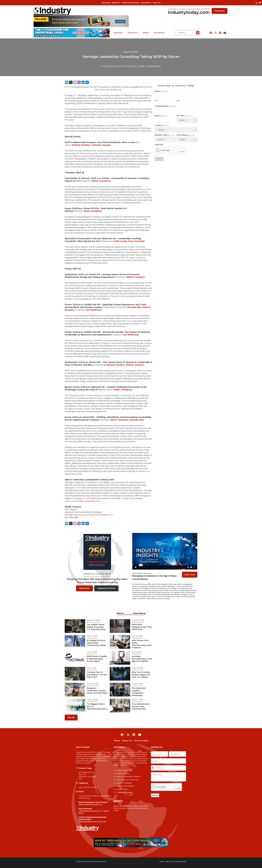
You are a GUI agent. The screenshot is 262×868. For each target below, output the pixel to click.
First (156, 101)
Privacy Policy (141, 741)
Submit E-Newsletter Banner (128, 777)
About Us (157, 3)
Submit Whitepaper (124, 792)
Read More (84, 588)
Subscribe (106, 3)
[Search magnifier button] (197, 32)
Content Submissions (130, 3)
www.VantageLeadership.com (84, 501)
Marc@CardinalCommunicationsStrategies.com (89, 515)
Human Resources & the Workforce (118, 66)
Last (178, 101)
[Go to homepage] (52, 11)
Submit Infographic (124, 783)
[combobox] (154, 767)
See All (71, 717)
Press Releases (154, 66)
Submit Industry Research (127, 780)
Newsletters (146, 3)
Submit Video (122, 789)
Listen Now (189, 575)
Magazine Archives (106, 588)
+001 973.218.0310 (91, 787)
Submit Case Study (124, 770)
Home (117, 741)
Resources (132, 33)
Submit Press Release (125, 786)
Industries (117, 33)
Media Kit (116, 3)
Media (145, 33)
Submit (159, 159)
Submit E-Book (122, 773)
